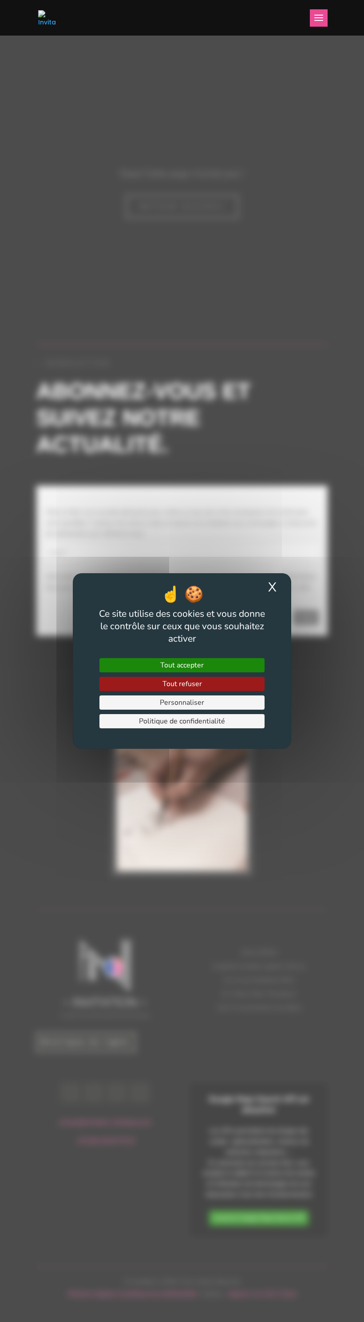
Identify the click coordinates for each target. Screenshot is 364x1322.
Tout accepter (182, 665)
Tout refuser (182, 684)
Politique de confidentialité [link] (182, 721)
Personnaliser (182, 702)
